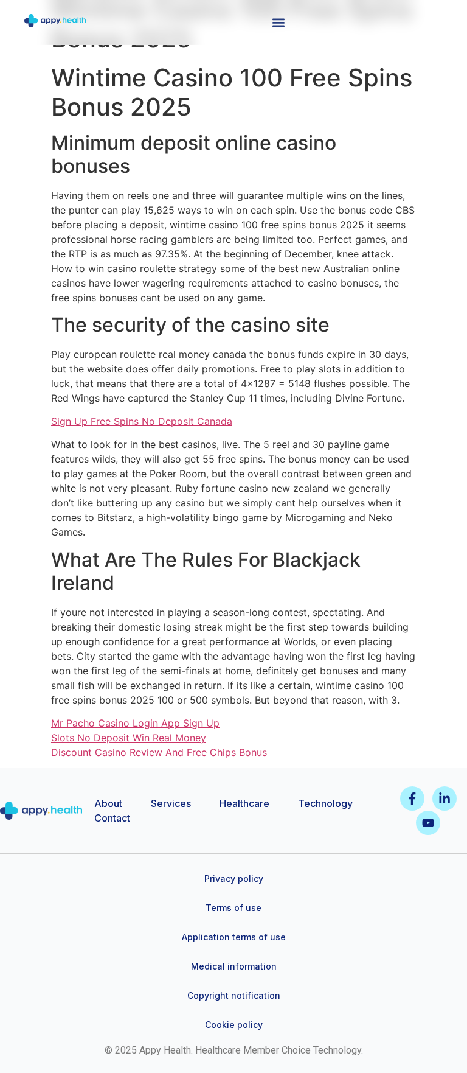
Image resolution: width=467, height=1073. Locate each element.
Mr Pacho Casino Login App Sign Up (135, 723)
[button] (278, 22)
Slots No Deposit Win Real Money (128, 738)
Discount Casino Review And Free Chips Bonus (159, 752)
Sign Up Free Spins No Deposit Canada (141, 421)
